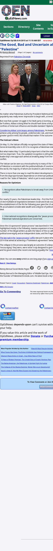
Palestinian (45, 283)
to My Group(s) (6, 287)
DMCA (38, 106)
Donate (35, 336)
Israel (14, 283)
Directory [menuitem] (23, 26)
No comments (38, 52)
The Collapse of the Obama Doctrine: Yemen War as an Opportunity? (25, 367)
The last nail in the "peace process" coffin (17, 238)
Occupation (21, 283)
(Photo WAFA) (26, 106)
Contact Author (12, 308)
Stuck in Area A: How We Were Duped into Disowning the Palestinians (26, 371)
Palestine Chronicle (22, 56)
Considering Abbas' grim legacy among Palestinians (22, 130)
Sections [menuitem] (8, 26)
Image (18, 106)
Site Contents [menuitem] (38, 26)
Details (34, 106)
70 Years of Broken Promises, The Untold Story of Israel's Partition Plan (26, 360)
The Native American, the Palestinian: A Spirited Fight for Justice (24, 363)
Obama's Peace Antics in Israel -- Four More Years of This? (21, 356)
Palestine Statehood (33, 283)
